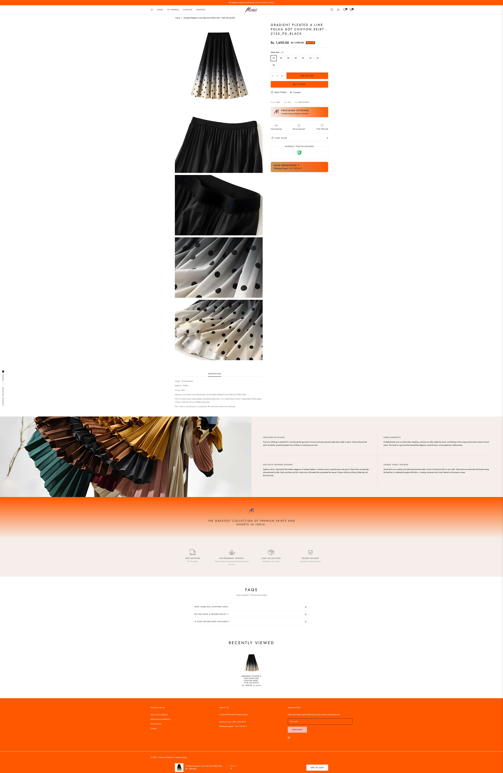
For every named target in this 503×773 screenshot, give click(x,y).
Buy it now (299, 84)
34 (310, 58)
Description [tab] (214, 374)
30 (296, 58)
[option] (219, 66)
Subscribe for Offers (3, 396)
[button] (332, 9)
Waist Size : (277, 52)
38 (274, 65)
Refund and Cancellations (160, 719)
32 (303, 58)
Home (177, 18)
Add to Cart (317, 767)
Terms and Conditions (159, 714)
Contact (154, 728)
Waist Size (233, 766)
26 (281, 58)
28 (288, 58)
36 (318, 58)
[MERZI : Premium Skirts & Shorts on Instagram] (289, 737)
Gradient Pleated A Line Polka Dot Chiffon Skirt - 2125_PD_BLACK (251, 679)
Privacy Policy (156, 723)
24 (274, 58)
